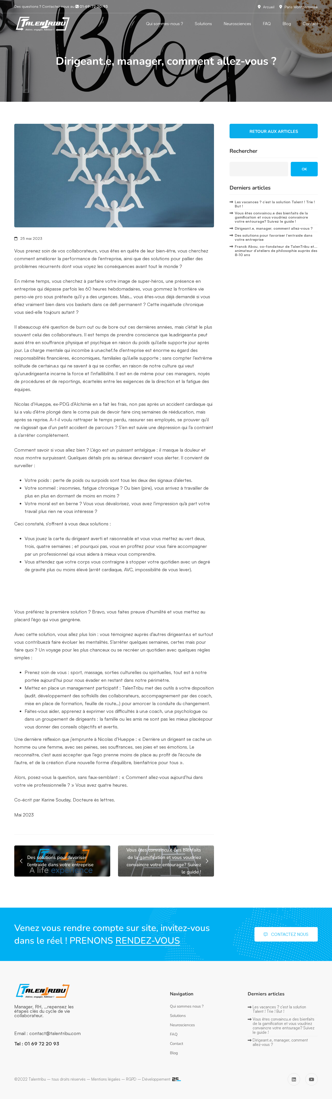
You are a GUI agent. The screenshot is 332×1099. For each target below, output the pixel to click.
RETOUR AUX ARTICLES (274, 131)
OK (304, 169)
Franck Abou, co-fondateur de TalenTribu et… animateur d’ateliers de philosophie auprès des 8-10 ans (276, 250)
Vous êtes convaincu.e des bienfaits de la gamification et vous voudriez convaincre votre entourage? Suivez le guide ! (271, 217)
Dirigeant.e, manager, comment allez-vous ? (274, 228)
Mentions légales (105, 1079)
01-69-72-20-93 (93, 6)
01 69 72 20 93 (41, 1043)
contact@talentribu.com (55, 1033)
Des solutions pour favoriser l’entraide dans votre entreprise (273, 237)
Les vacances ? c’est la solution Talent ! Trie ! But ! (275, 204)
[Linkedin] (294, 1079)
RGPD (131, 1079)
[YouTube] (311, 1079)
